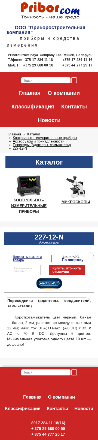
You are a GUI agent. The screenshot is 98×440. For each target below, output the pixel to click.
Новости (49, 120)
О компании (64, 93)
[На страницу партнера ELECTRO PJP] (49, 287)
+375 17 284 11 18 (38, 60)
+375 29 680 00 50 (38, 65)
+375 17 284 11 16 (77, 60)
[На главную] (50, 11)
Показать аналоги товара (27, 258)
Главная (30, 93)
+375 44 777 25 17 (77, 65)
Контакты (74, 107)
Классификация (32, 107)
